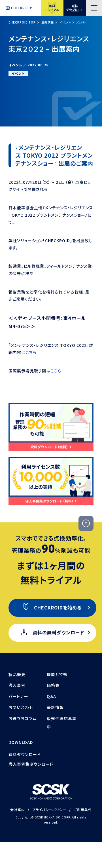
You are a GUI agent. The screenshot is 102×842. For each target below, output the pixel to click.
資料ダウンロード (24, 754)
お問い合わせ (20, 707)
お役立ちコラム (22, 718)
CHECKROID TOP (22, 22)
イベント (65, 22)
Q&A (51, 696)
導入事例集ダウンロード (30, 764)
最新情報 (47, 22)
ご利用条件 (83, 809)
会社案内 (17, 809)
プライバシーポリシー (49, 809)
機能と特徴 (57, 674)
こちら (31, 352)
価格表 (53, 685)
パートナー (18, 696)
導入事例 (17, 685)
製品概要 (17, 674)
